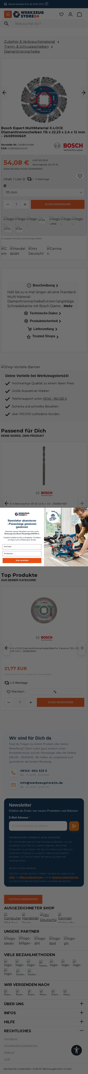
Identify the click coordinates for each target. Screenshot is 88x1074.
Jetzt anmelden (22, 560)
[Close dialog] (86, 509)
